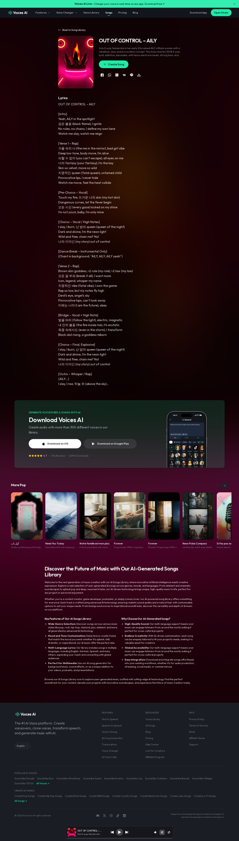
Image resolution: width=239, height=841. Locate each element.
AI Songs (150, 725)
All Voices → (42, 783)
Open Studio (221, 12)
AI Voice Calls (109, 757)
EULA (192, 731)
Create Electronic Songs (153, 796)
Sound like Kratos (114, 778)
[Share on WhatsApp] (109, 75)
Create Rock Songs (75, 796)
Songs (108, 12)
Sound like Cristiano (156, 778)
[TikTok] (118, 816)
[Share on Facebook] (102, 75)
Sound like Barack (179, 778)
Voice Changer (65, 12)
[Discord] (98, 816)
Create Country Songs (124, 796)
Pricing (122, 12)
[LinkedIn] (124, 816)
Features (41, 12)
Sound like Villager (202, 778)
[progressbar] (119, 838)
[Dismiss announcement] (234, 4)
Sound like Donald (24, 778)
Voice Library (91, 12)
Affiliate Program (155, 757)
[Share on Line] (131, 75)
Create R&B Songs (99, 796)
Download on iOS (57, 443)
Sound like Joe (134, 778)
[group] (119, 838)
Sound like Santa (92, 778)
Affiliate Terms (197, 738)
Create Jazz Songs (180, 796)
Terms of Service (198, 725)
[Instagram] (111, 816)
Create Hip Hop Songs (50, 796)
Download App (198, 12)
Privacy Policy (196, 719)
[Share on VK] (124, 75)
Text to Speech (110, 719)
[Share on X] (117, 75)
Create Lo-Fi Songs (205, 796)
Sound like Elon (45, 778)
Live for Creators (155, 750)
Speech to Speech (112, 725)
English (21, 745)
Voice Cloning (109, 731)
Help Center (152, 744)
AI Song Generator (112, 738)
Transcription (109, 744)
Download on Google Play (113, 443)
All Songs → (21, 800)
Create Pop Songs (25, 796)
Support (193, 744)
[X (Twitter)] (104, 816)
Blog (135, 12)
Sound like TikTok (24, 783)
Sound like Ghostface (68, 778)
